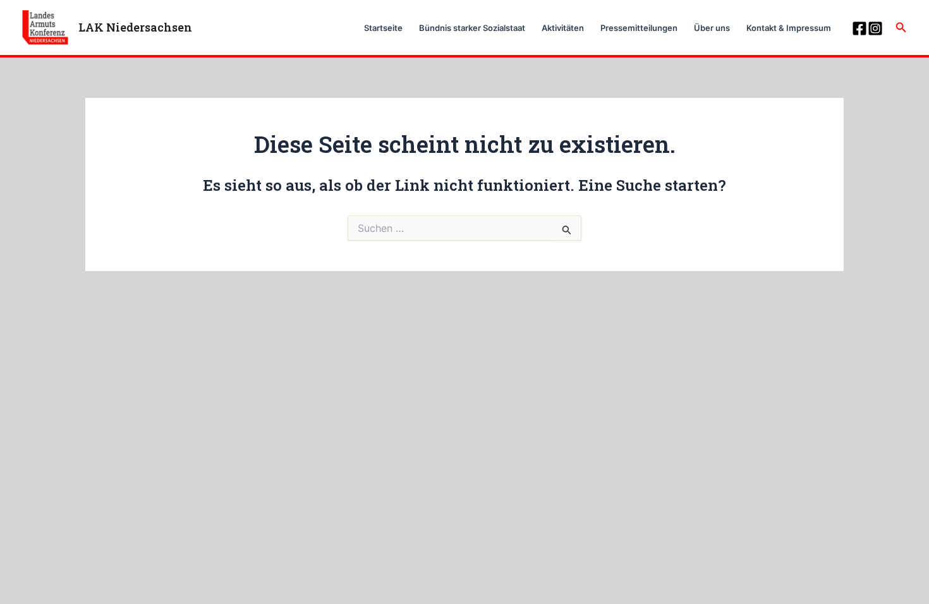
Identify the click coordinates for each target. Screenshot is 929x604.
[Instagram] (875, 28)
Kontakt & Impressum (788, 28)
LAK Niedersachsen (135, 27)
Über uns (712, 28)
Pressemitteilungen (638, 28)
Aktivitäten (563, 28)
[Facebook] (859, 28)
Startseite (383, 28)
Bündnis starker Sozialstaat (472, 28)
